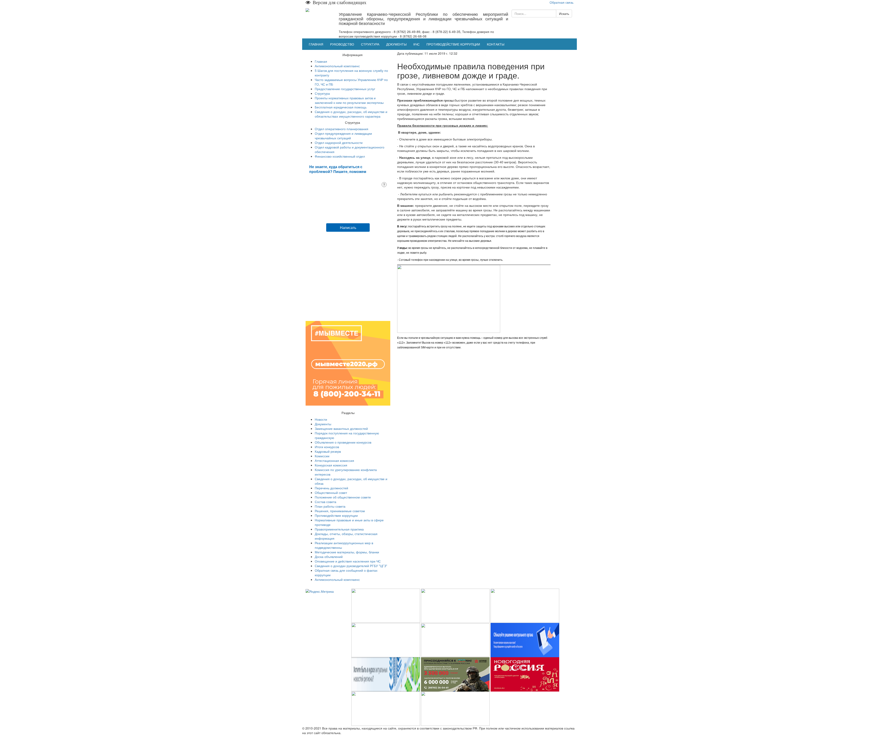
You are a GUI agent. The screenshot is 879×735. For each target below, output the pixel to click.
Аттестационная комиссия (334, 460)
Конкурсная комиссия (331, 465)
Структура (370, 44)
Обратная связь (561, 2)
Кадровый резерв (328, 451)
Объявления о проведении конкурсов (343, 442)
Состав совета (325, 501)
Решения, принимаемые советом (340, 511)
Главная (316, 44)
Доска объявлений (329, 556)
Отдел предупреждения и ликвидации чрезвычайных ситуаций (343, 135)
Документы (396, 44)
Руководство (342, 44)
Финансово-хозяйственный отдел (340, 156)
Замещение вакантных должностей (341, 428)
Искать (564, 13)
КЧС (416, 44)
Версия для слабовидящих (338, 2)
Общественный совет (331, 492)
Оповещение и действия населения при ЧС (348, 561)
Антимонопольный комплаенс (337, 66)
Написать (348, 227)
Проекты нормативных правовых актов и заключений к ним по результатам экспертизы (349, 100)
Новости (321, 419)
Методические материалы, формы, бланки (347, 552)
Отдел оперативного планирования (341, 129)
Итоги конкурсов (327, 446)
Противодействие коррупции (453, 44)
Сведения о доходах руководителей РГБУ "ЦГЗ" (351, 565)
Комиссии (322, 456)
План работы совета (330, 506)
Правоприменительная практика (339, 529)
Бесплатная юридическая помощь (340, 107)
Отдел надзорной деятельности (339, 142)
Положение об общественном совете (343, 497)
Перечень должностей (331, 488)
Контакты (495, 44)
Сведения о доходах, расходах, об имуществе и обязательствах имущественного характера (351, 113)
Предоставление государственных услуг (345, 88)
